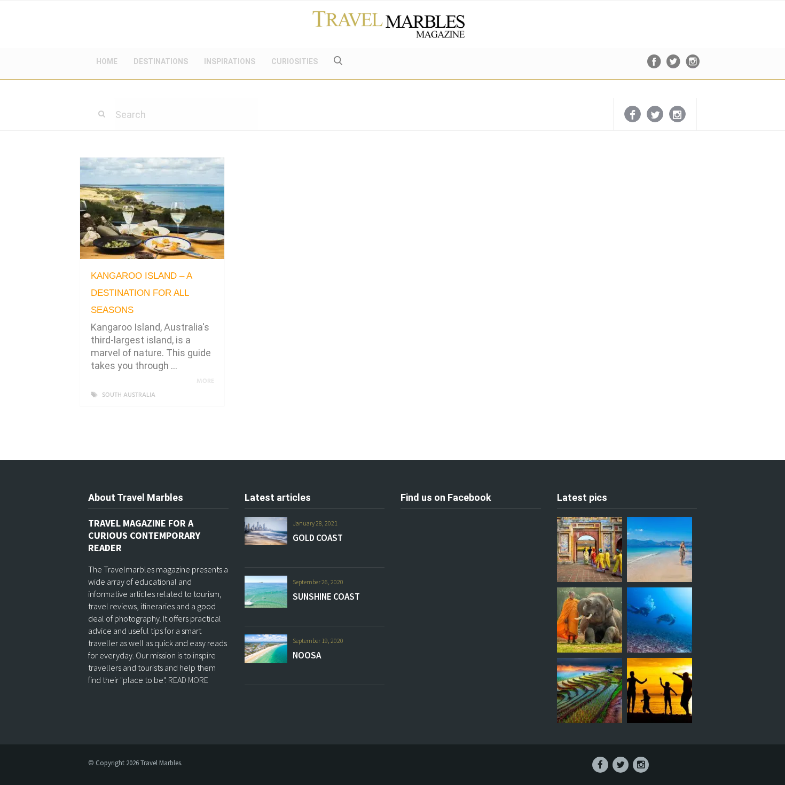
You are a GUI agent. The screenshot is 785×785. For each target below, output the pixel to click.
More (206, 381)
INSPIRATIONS (229, 61)
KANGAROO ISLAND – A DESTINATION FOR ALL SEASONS (141, 293)
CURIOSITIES (294, 61)
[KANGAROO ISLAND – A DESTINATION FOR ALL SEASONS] (152, 208)
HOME (106, 61)
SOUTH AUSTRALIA (128, 395)
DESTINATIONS (161, 61)
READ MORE (188, 679)
